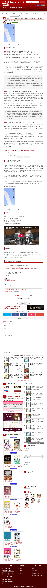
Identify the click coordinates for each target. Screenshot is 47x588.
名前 (5, 325)
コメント (6, 336)
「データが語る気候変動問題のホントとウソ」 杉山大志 (36, 358)
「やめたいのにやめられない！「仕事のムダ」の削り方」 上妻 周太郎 (18, 560)
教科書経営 (20, 568)
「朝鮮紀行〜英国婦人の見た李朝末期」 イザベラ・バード (16, 358)
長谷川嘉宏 (39, 497)
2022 (7, 431)
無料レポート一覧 (17, 393)
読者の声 (12, 411)
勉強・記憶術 (5, 570)
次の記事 (25, 303)
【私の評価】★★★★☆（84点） (36, 372)
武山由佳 (32, 497)
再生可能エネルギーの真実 (11, 267)
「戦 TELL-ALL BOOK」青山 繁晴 (36, 363)
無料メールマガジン (21, 571)
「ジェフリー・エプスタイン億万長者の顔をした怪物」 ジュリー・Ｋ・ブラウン (36, 369)
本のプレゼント (21, 570)
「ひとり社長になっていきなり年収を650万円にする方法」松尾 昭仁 (8, 497)
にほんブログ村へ (8, 286)
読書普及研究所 (22, 586)
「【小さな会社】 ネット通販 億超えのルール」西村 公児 (8, 450)
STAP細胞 (26, 464)
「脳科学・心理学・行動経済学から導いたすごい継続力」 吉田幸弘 (18, 543)
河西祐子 (26, 497)
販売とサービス (11, 572)
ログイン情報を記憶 (8, 335)
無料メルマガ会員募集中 (13, 396)
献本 (33, 568)
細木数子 (25, 467)
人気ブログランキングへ (9, 280)
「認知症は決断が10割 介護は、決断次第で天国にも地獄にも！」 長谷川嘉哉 (18, 466)
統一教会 (25, 452)
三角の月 (38, 502)
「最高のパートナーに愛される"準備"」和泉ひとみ (8, 512)
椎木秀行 (32, 502)
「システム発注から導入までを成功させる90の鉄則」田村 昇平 (8, 527)
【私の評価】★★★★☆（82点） (16, 377)
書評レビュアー (30, 492)
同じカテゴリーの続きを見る (23, 380)
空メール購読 (20, 157)
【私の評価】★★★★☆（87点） (36, 364)
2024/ (4, 431)
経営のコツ (5, 572)
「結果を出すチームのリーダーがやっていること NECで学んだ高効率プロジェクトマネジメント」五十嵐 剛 (8, 543)
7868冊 (6, 5)
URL (5, 331)
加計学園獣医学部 (27, 462)
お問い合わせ (34, 570)
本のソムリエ (9, 22)
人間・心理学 (11, 573)
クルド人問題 (26, 448)
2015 (16, 431)
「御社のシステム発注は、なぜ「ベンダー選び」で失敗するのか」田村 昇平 (18, 450)
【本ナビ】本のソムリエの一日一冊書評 (13, 3)
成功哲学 (10, 570)
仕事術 (9, 568)
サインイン (13, 323)
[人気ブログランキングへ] (7, 279)
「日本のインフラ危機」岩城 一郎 (36, 374)
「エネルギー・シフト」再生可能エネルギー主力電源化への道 (19, 268)
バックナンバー (10, 293)
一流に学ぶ (5, 568)
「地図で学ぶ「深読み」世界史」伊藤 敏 (16, 364)
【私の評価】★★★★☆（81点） (36, 375)
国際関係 (9, 579)
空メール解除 (26, 157)
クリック (6, 273)
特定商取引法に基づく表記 (37, 575)
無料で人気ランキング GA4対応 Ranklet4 (36, 443)
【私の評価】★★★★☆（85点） (16, 371)
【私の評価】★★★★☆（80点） (16, 365)
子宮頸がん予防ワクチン (28, 455)
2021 (9, 431)
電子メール (6, 328)
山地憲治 (26, 318)
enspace (26, 502)
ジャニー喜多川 (26, 450)
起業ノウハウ (5, 573)
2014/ (18, 431)
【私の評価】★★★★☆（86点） (16, 359)
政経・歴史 (10, 581)
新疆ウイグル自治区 (27, 457)
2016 (14, 431)
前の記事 (21, 303)
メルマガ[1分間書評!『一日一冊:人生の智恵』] (15, 289)
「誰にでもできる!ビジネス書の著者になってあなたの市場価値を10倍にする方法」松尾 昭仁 (8, 559)
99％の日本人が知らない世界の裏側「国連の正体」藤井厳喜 (15, 369)
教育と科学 (5, 581)
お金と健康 (5, 579)
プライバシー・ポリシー (37, 573)
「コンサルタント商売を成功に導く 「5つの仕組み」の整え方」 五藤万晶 (8, 466)
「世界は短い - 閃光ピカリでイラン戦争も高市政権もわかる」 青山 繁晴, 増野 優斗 (16, 375)
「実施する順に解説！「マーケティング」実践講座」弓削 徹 (8, 481)
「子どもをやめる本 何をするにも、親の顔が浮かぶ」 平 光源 (18, 512)
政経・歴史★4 (26, 355)
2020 (11, 431)
